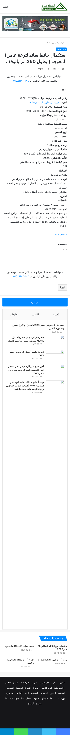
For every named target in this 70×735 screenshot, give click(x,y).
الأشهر (35, 314)
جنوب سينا (14, 698)
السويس (10, 688)
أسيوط (36, 698)
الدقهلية (19, 688)
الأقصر (8, 682)
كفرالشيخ (25, 682)
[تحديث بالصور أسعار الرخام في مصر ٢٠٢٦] (55, 356)
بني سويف (9, 693)
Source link (60, 234)
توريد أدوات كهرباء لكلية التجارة (52, 659)
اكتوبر (53, 682)
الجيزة (28, 688)
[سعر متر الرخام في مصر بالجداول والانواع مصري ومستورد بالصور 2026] (55, 342)
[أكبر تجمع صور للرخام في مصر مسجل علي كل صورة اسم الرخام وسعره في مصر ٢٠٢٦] (55, 371)
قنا (61, 287)
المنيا (26, 693)
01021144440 (21, 80)
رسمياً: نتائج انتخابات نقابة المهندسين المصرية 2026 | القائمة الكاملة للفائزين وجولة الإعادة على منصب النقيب (25, 385)
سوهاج (45, 698)
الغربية (34, 682)
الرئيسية (61, 42)
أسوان (31, 703)
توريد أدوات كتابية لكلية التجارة (19, 646)
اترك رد (35, 302)
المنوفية (34, 693)
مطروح (39, 703)
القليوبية (44, 693)
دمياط (52, 698)
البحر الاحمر (46, 688)
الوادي (19, 693)
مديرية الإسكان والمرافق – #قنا (44, 102)
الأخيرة (56, 314)
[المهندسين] (55, 6)
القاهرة (62, 682)
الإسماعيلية (59, 688)
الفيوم (53, 693)
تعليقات (14, 314)
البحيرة (36, 688)
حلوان (15, 682)
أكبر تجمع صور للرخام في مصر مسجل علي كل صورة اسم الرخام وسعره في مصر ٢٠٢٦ (26, 370)
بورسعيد (61, 698)
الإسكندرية (44, 682)
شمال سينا (26, 698)
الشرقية (61, 693)
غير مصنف (50, 42)
